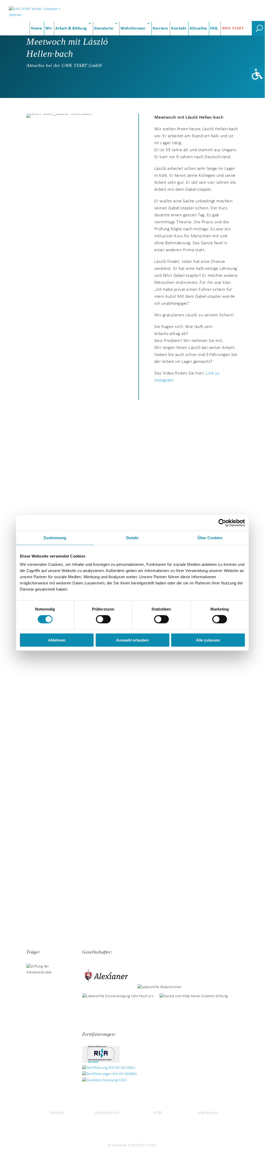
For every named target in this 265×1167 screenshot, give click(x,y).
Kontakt (178, 28)
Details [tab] (132, 538)
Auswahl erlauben (132, 640)
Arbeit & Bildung (71, 28)
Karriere (160, 28)
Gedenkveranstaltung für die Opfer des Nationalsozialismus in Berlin (89, 449)
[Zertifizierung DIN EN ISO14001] (111, 1068)
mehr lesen (21, 487)
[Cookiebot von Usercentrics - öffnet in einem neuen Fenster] (222, 523)
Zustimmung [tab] (54, 538)
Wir (48, 28)
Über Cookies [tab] (210, 538)
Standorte (103, 28)
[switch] (103, 619)
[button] (257, 75)
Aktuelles (198, 28)
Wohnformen (132, 28)
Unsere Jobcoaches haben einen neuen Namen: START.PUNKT (81, 692)
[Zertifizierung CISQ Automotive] (103, 1062)
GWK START (233, 28)
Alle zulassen (208, 640)
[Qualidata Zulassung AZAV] (107, 1080)
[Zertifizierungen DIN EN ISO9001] (112, 1074)
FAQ (214, 28)
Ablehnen (56, 640)
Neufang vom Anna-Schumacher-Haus (51, 775)
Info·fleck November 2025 (36, 858)
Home (36, 28)
